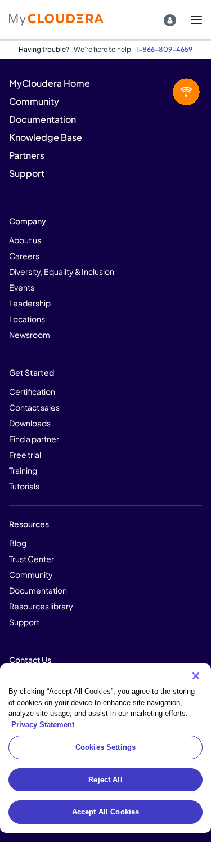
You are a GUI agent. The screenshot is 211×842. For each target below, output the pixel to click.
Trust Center (31, 559)
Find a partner (34, 439)
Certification (32, 391)
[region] (105, 748)
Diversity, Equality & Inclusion (61, 271)
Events (21, 287)
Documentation (38, 590)
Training (23, 470)
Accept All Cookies (105, 812)
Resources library (41, 606)
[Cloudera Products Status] (159, 92)
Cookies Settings (105, 747)
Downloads (30, 423)
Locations (27, 319)
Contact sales (34, 407)
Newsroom (29, 334)
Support (24, 622)
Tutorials (24, 486)
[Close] (195, 675)
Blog (17, 543)
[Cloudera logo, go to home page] (56, 19)
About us (25, 240)
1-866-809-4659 (164, 49)
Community (31, 574)
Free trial (25, 454)
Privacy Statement (42, 724)
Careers (24, 256)
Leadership (30, 303)
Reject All (105, 780)
